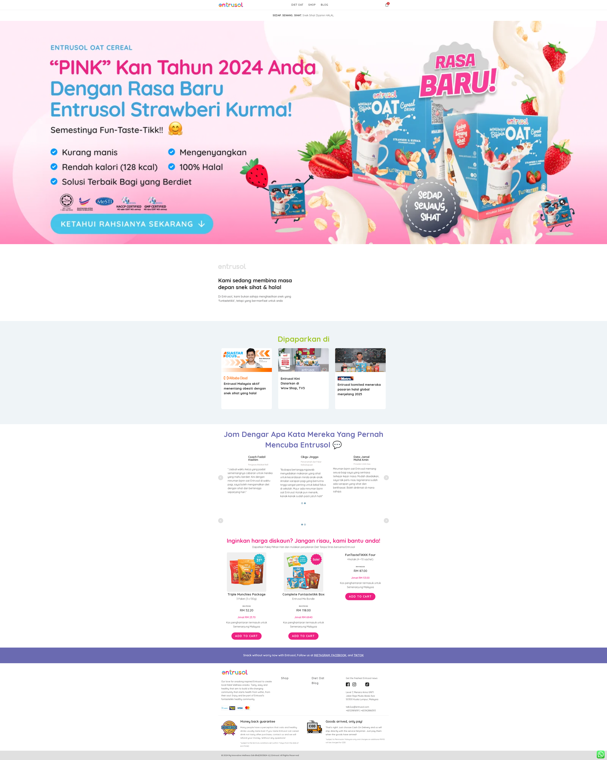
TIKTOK (359, 655)
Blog (324, 4)
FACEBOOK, (339, 655)
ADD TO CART (246, 636)
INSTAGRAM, (322, 655)
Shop (312, 4)
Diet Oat (297, 4)
